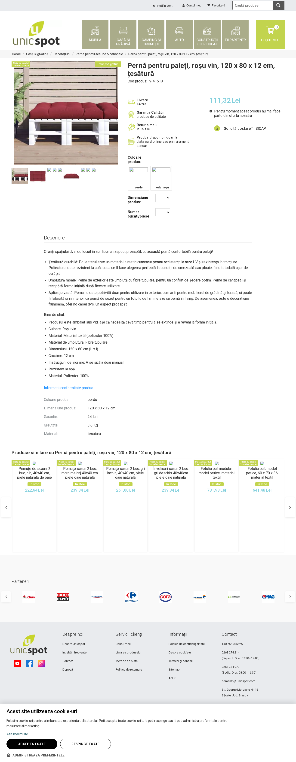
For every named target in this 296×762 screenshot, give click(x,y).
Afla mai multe (17, 734)
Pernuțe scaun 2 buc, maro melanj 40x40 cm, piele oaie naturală (80, 473)
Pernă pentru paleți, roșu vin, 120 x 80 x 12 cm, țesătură (168, 54)
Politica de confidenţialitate (187, 644)
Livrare (142, 100)
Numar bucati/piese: (139, 214)
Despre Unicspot (73, 644)
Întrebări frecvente (74, 652)
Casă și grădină (37, 54)
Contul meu (123, 644)
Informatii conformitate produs (68, 388)
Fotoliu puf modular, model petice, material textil (216, 473)
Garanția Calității (150, 112)
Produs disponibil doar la (157, 137)
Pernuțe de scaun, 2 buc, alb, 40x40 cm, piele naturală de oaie (34, 473)
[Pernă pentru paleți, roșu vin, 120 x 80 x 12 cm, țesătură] (66, 113)
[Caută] (278, 5)
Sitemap (174, 669)
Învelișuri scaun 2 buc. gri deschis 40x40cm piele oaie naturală (171, 473)
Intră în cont (165, 5)
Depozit (67, 669)
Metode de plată (127, 661)
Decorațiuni (62, 54)
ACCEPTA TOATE (32, 744)
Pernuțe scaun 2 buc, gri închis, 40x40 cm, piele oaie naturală (125, 473)
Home (16, 54)
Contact (67, 661)
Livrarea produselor (129, 652)
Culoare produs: (135, 159)
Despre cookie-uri (180, 652)
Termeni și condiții (181, 661)
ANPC (172, 678)
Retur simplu (147, 125)
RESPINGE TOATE (85, 744)
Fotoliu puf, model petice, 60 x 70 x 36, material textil (262, 473)
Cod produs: (137, 81)
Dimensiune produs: (138, 199)
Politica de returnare (129, 669)
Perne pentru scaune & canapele (99, 54)
